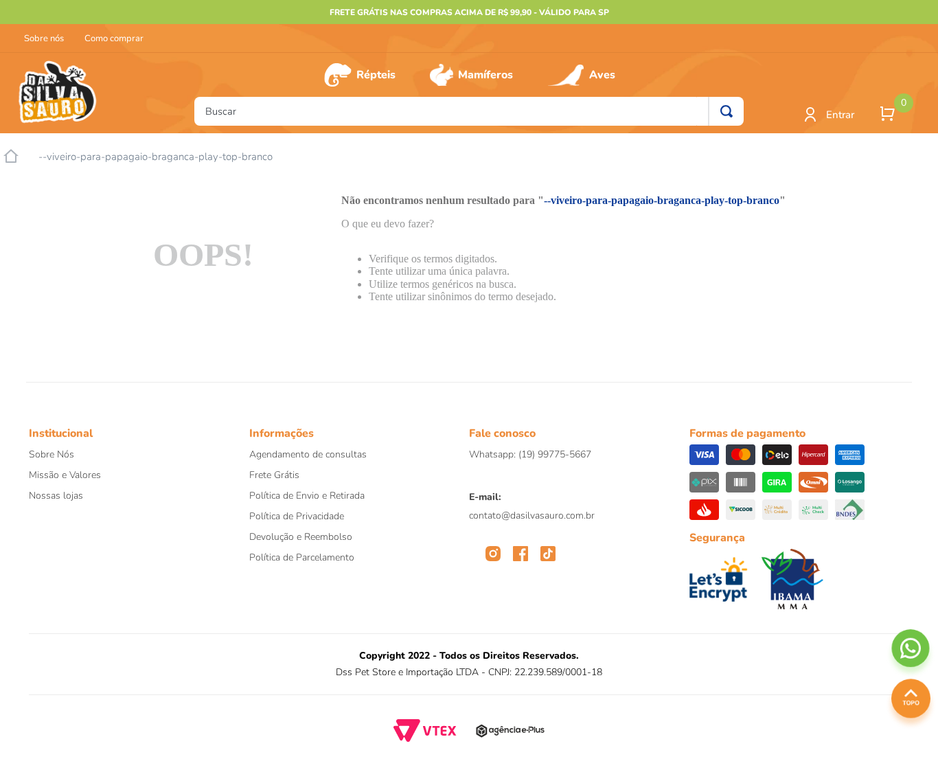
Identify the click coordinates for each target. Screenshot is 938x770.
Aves (602, 74)
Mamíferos (485, 74)
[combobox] (469, 111)
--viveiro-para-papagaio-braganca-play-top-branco (155, 157)
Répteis (376, 74)
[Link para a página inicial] (11, 156)
